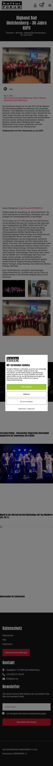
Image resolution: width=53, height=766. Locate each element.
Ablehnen (26, 394)
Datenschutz (22, 409)
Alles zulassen (26, 387)
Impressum (31, 409)
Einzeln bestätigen (26, 402)
